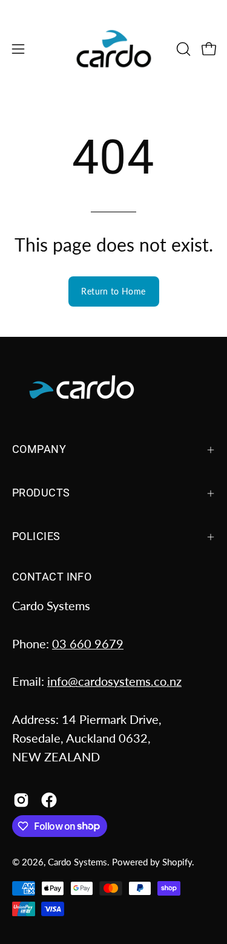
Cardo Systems (77, 861)
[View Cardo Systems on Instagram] (21, 800)
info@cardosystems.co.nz (114, 681)
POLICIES (36, 536)
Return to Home (113, 291)
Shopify (177, 861)
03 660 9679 (87, 643)
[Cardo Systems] (114, 48)
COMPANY (39, 449)
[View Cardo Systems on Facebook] (49, 800)
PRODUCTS (41, 493)
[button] (182, 49)
